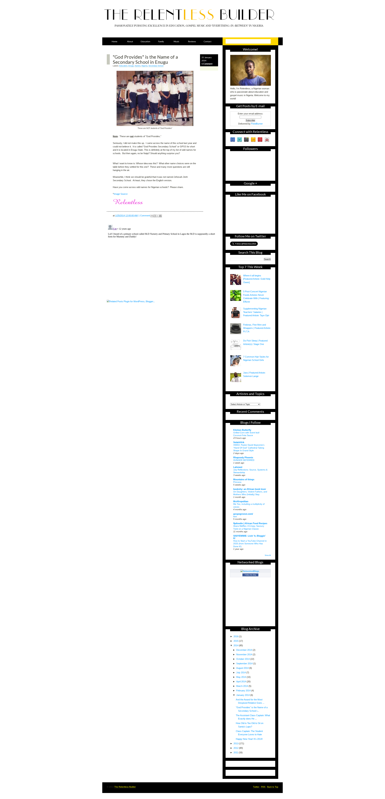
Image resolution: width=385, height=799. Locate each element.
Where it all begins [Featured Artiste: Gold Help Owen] (256, 279)
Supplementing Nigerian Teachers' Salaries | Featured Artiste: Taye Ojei (256, 312)
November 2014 (244, 654)
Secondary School (155, 66)
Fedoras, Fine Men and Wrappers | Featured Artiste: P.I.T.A (257, 328)
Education (145, 41)
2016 (236, 636)
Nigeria (145, 66)
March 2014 (242, 686)
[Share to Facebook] (160, 215)
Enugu (131, 66)
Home (114, 41)
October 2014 (243, 659)
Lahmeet (237, 467)
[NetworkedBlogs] (250, 571)
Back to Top (272, 787)
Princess (237, 482)
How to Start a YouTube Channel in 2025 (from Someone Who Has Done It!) (250, 544)
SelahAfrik (238, 442)
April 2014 (241, 681)
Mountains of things (243, 479)
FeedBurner (257, 123)
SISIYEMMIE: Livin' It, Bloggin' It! (249, 537)
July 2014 (241, 672)
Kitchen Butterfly (242, 430)
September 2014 (244, 663)
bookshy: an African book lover (249, 489)
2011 (236, 752)
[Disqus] (162, 261)
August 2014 (242, 668)
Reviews (192, 41)
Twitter (256, 787)
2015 (236, 641)
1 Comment (207, 63)
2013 (236, 743)
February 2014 (243, 690)
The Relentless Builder (125, 787)
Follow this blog (250, 575)
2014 (236, 645)
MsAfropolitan (240, 501)
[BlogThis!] (154, 215)
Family (161, 41)
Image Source (121, 194)
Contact (207, 41)
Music (176, 41)
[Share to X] (157, 215)
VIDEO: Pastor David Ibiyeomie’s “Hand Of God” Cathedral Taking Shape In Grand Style (248, 448)
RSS (263, 787)
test (235, 516)
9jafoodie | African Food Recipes (250, 523)
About (130, 41)
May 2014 (241, 677)
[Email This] (151, 215)
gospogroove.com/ (243, 514)
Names (138, 66)
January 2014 (243, 695)
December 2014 (244, 650)
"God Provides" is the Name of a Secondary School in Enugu (145, 59)
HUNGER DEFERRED (243, 460)
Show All (268, 555)
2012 (236, 748)
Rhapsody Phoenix (243, 457)
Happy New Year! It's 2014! (249, 739)
